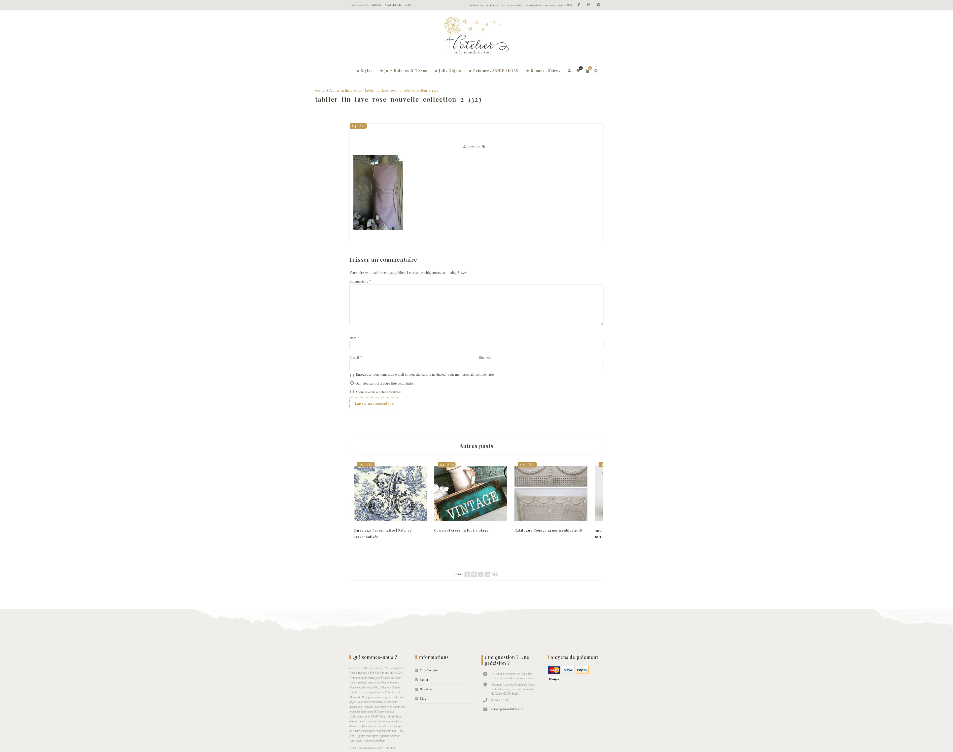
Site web (485, 366)
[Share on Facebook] (467, 583)
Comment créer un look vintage (461, 539)
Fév (366, 472)
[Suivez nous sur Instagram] (589, 5)
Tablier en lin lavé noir (380, 90)
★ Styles (364, 70)
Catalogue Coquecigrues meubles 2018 (548, 539)
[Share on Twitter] (473, 583)
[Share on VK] (494, 583)
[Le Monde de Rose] (476, 36)
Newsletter (393, 4)
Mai (447, 473)
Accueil (355, 90)
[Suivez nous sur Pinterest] (599, 5)
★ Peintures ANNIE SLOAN (494, 70)
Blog (408, 4)
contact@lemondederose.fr (507, 717)
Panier (376, 4)
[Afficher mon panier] (587, 70)
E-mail (355, 366)
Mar (527, 473)
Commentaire (360, 290)
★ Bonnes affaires (543, 70)
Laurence (473, 155)
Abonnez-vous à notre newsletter (377, 401)
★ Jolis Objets (448, 70)
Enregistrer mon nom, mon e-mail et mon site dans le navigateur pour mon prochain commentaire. (425, 383)
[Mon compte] (570, 70)
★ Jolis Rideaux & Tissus (403, 70)
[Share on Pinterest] (480, 583)
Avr (359, 134)
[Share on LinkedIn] (487, 583)
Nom (354, 347)
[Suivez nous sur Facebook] (579, 5)
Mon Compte (359, 4)
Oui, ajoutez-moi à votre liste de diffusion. (384, 392)
